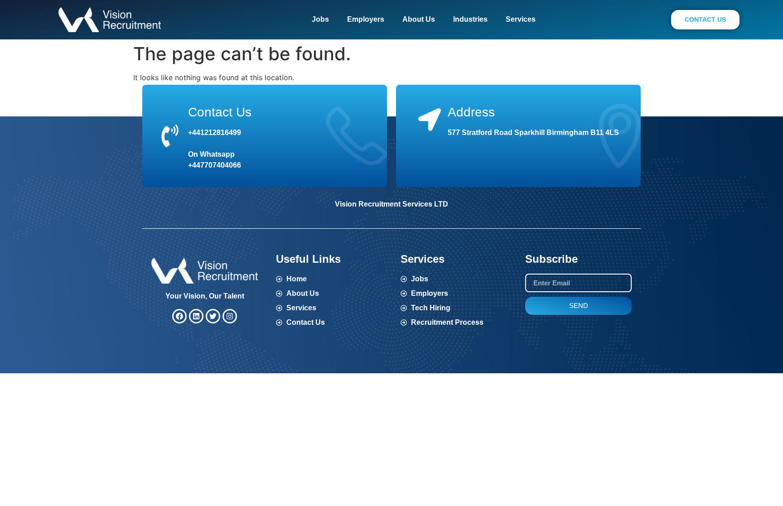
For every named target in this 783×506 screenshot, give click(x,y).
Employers (365, 19)
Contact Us (219, 112)
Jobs (320, 19)
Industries (470, 19)
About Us (418, 19)
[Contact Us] (170, 136)
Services (521, 19)
